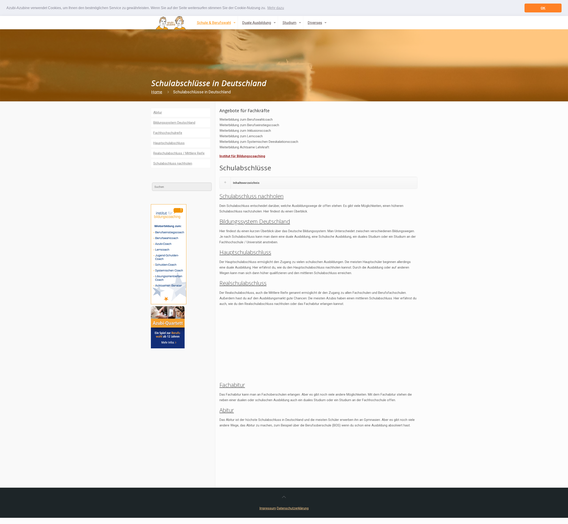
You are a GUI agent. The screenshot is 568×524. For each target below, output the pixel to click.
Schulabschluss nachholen (251, 196)
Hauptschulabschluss (245, 252)
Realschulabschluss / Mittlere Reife (179, 153)
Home (156, 92)
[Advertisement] (318, 341)
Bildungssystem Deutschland (254, 221)
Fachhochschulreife (167, 133)
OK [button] (543, 8)
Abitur (226, 410)
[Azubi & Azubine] (170, 22)
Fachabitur (232, 385)
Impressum (267, 508)
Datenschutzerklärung (293, 508)
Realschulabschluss (242, 283)
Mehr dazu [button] (275, 8)
